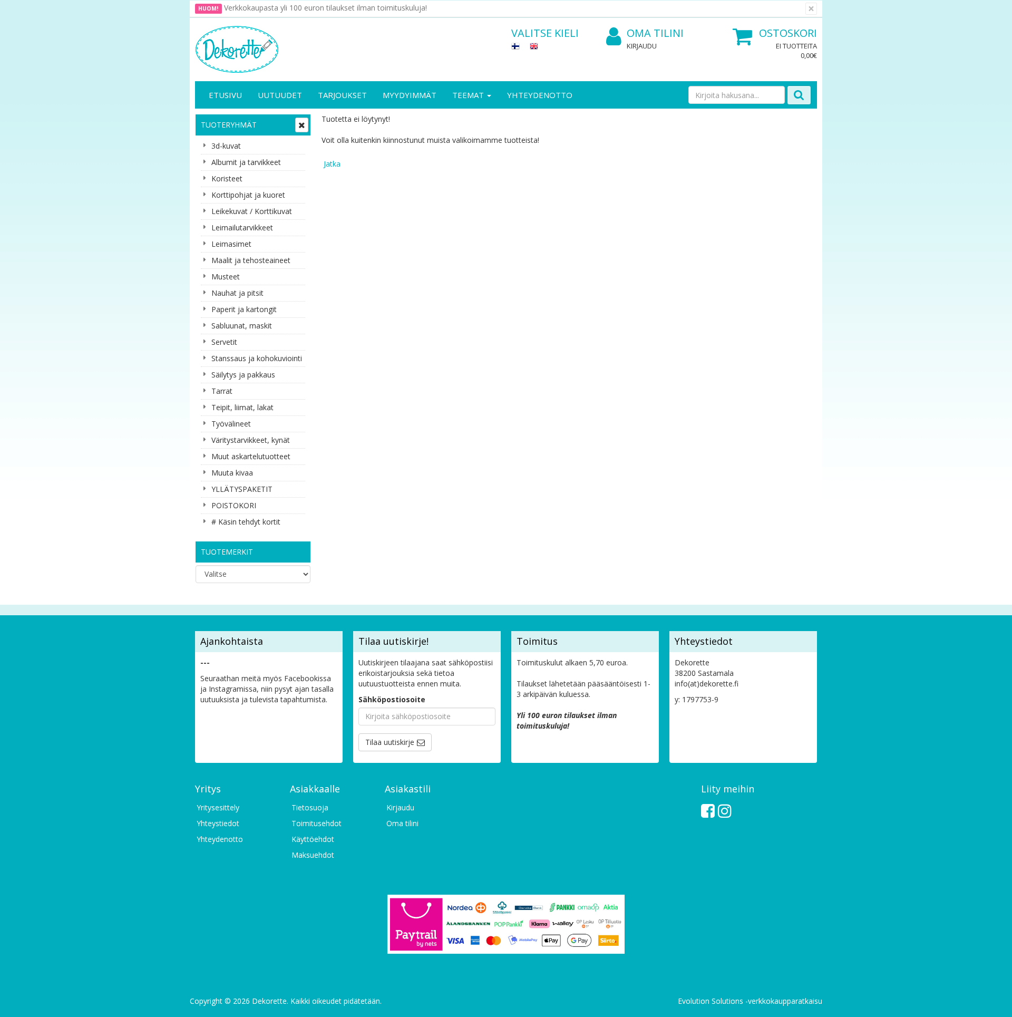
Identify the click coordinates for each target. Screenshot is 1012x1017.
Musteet (225, 277)
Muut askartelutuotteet (250, 456)
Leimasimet (231, 244)
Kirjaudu (642, 46)
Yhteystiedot (218, 823)
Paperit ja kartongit (244, 309)
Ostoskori (788, 33)
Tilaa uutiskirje (389, 742)
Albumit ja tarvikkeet (246, 162)
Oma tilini (655, 33)
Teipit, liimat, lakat (242, 407)
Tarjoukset (342, 95)
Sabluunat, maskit (241, 326)
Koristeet (226, 178)
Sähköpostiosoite (391, 699)
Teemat (469, 95)
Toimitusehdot (316, 823)
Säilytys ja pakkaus (243, 375)
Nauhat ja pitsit (237, 293)
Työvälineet (231, 424)
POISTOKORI (233, 505)
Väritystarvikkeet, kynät (250, 440)
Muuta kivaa (232, 473)
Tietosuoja (309, 807)
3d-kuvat (226, 146)
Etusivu (225, 95)
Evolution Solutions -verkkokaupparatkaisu (750, 1001)
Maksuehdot (312, 855)
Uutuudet (280, 95)
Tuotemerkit (227, 552)
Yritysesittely (218, 807)
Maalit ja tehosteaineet (250, 260)
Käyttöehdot (312, 839)
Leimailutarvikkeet (242, 227)
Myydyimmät (409, 95)
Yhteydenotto (539, 95)
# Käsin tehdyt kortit (245, 522)
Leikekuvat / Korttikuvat (251, 211)
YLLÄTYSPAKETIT (242, 489)
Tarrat (221, 391)
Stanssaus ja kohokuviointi (256, 358)
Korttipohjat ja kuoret (248, 195)
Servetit (224, 342)
